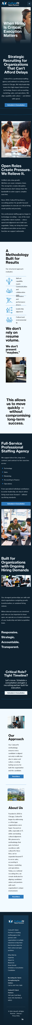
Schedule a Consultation (16, 105)
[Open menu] (29, 3)
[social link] (23, 1019)
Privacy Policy (16, 1016)
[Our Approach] (16, 722)
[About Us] (16, 794)
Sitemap (19, 1013)
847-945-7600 (17, 985)
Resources (11, 963)
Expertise (11, 957)
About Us (11, 960)
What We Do (12, 955)
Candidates (11, 970)
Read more (16, 776)
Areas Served (12, 965)
